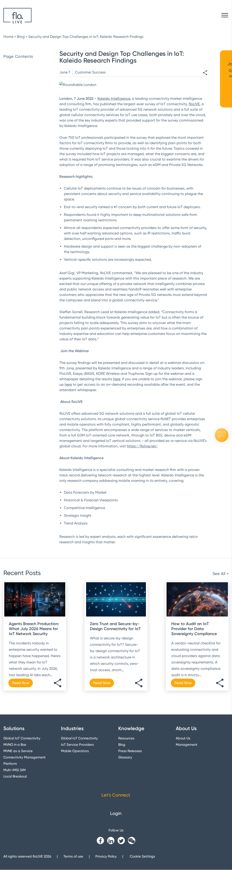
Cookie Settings (142, 857)
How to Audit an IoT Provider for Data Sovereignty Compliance (194, 628)
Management (186, 745)
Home (8, 36)
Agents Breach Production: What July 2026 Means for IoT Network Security (34, 628)
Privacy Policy (106, 857)
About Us (183, 738)
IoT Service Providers (77, 745)
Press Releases (130, 751)
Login (115, 813)
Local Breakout (15, 777)
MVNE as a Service (18, 751)
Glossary (125, 757)
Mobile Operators (75, 751)
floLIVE (194, 104)
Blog (21, 36)
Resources (126, 738)
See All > (221, 573)
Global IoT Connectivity (21, 738)
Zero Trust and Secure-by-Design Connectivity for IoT (115, 626)
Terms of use (73, 857)
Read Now (20, 683)
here (116, 379)
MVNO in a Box (14, 745)
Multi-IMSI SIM (14, 770)
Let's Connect (116, 795)
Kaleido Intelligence (113, 98)
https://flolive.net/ (142, 446)
